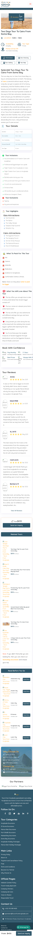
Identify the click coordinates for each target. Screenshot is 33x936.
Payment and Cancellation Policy (11, 860)
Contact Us (4, 928)
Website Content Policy (8, 882)
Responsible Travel (7, 898)
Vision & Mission (6, 895)
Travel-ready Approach (8, 886)
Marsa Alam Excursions (8, 829)
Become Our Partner (7, 870)
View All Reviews (16, 510)
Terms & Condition (6, 930)
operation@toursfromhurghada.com (16, 772)
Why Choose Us (6, 873)
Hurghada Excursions (8, 823)
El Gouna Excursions (7, 826)
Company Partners (7, 889)
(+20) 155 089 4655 (11, 908)
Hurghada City (15, 726)
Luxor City (14, 737)
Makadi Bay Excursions (8, 835)
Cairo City (14, 703)
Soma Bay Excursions (8, 838)
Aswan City (14, 690)
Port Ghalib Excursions (8, 832)
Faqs (2, 864)
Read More (26, 679)
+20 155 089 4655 (10, 769)
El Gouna (13, 714)
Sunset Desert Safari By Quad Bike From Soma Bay (20, 608)
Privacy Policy (5, 854)
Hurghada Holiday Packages (10, 842)
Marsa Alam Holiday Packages (11, 845)
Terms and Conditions (8, 867)
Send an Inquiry (16, 525)
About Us (4, 857)
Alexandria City (15, 678)
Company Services (7, 892)
